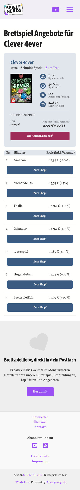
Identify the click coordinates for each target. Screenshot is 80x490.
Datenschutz (40, 456)
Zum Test (52, 68)
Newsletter (40, 417)
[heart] (40, 343)
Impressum (40, 461)
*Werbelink (21, 482)
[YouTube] (56, 10)
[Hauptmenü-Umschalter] (69, 9)
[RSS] (45, 445)
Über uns (40, 422)
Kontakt (40, 427)
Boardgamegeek (56, 482)
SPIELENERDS (32, 475)
